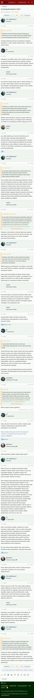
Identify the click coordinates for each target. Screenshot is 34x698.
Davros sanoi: (5, 30)
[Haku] (32, 2)
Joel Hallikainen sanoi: (8, 214)
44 (21, 15)
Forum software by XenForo (14, 691)
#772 (31, 384)
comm (8, 72)
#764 (31, 99)
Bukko (8, 126)
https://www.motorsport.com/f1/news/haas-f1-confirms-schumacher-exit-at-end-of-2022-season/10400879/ (15, 434)
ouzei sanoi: (5, 341)
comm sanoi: (5, 168)
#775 (31, 465)
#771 (31, 336)
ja (7, 324)
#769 (31, 291)
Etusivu (3, 687)
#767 (31, 209)
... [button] (14, 15)
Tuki (29, 686)
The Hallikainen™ (6, 12)
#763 (31, 78)
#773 (31, 420)
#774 (31, 451)
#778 (31, 583)
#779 (31, 609)
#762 (31, 56)
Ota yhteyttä (4, 686)
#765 (31, 133)
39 (16, 15)
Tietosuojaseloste (22, 686)
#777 (31, 564)
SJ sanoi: (4, 103)
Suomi (4, 683)
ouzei (8, 307)
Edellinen (7, 15)
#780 (31, 633)
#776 (31, 524)
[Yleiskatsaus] (28, 2)
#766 (31, 163)
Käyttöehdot (13, 686)
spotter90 (9, 378)
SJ (6, 49)
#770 (31, 314)
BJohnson (9, 444)
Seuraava (26, 15)
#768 (31, 249)
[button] (2, 2)
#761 (31, 26)
